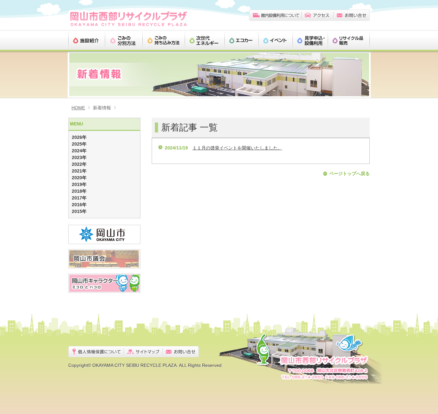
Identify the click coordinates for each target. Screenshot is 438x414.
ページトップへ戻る (349, 173)
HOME (78, 107)
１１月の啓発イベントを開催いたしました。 (237, 147)
